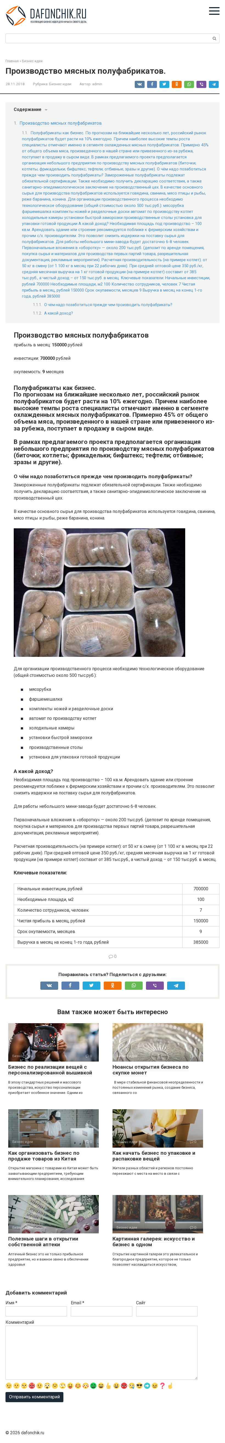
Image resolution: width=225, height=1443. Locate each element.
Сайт (140, 1302)
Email (77, 1302)
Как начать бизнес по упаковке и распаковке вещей (154, 1156)
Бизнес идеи (60, 84)
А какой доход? (58, 313)
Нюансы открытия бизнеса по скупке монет (151, 1070)
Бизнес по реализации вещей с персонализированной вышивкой (50, 1070)
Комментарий (19, 1322)
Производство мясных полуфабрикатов (60, 123)
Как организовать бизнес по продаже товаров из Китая (43, 1156)
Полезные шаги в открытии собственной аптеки (43, 1242)
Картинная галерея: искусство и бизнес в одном (154, 1242)
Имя (11, 1302)
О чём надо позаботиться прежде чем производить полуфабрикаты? (108, 305)
